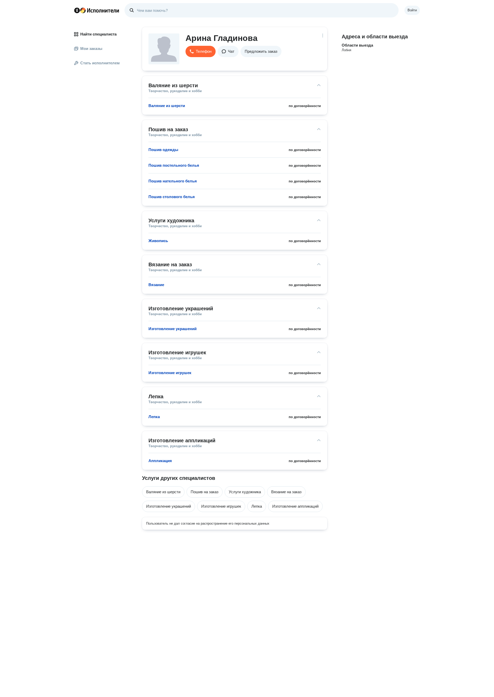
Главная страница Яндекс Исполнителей (96, 10)
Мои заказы (91, 48)
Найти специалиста (98, 34)
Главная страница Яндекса (77, 10)
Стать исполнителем (100, 63)
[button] (201, 51)
